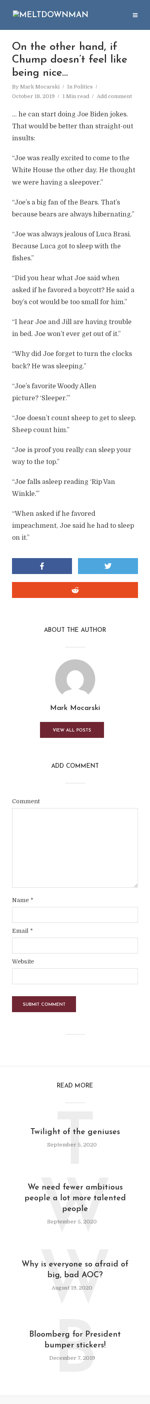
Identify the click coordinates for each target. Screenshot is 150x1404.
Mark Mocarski (40, 87)
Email (22, 931)
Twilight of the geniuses (75, 1132)
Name (22, 900)
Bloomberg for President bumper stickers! (75, 1340)
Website (23, 961)
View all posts (72, 730)
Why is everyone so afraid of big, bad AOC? (75, 1269)
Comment (26, 801)
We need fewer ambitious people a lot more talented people (75, 1198)
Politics (83, 87)
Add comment (114, 96)
